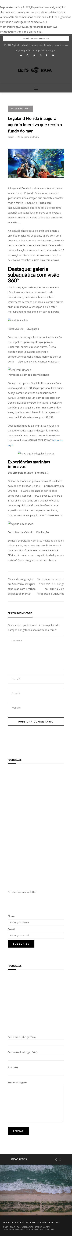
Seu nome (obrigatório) (22, 1037)
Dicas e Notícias (20, 108)
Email (11, 929)
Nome (11, 916)
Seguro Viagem (42, 1227)
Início (5, 1227)
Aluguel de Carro (35, 1229)
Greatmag (41, 1222)
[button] (21, 55)
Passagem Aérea (25, 1227)
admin (11, 137)
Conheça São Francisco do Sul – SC (34, 1206)
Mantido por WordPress (15, 1222)
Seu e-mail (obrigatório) (22, 1052)
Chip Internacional (14, 1229)
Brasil (17, 1197)
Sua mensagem (17, 1082)
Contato (50, 1229)
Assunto (13, 1067)
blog (12, 1227)
